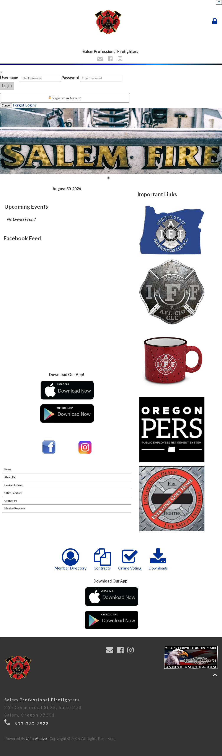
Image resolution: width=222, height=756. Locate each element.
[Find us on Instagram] (121, 59)
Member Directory (70, 568)
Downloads (158, 568)
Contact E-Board (13, 485)
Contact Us (10, 500)
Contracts (102, 568)
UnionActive (36, 738)
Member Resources (15, 508)
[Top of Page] (215, 675)
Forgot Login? (24, 105)
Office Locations (13, 492)
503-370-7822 (32, 723)
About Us (9, 477)
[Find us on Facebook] (111, 59)
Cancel (6, 105)
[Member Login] (215, 21)
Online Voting (129, 568)
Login (7, 85)
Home (7, 469)
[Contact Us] (100, 59)
